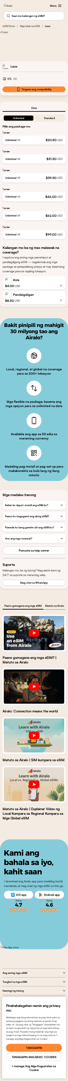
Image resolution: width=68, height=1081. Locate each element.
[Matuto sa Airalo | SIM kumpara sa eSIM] (34, 735)
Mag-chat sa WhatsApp (34, 582)
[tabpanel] (34, 175)
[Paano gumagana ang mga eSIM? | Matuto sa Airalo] (34, 633)
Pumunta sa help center (34, 550)
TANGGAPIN (34, 1048)
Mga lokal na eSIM (30, 26)
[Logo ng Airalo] (10, 6)
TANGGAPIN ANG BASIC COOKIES (34, 1057)
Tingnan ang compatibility (37, 89)
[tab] (34, 108)
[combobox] (34, 15)
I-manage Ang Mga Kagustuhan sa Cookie (34, 1068)
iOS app (21, 894)
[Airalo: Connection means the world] (34, 686)
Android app (52, 894)
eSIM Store (9, 26)
